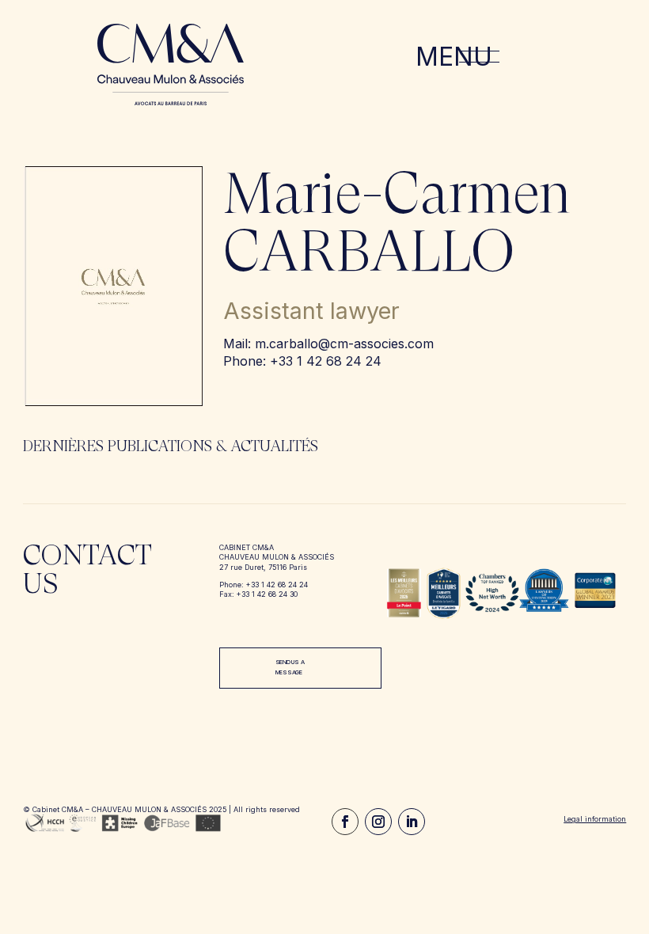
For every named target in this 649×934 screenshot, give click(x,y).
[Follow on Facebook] (345, 821)
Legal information (595, 818)
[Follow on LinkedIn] (411, 821)
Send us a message (290, 667)
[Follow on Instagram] (378, 821)
